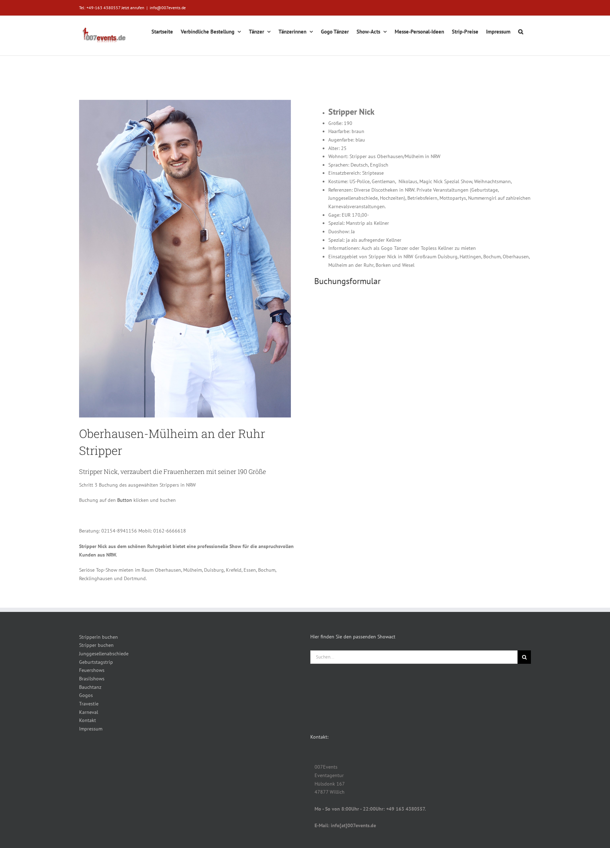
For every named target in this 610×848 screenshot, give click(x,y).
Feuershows (91, 670)
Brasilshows (91, 678)
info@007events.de (168, 7)
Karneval (88, 712)
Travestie (88, 703)
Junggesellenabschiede (103, 653)
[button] (520, 31)
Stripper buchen (96, 645)
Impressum (90, 729)
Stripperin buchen (98, 637)
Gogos (86, 695)
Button (125, 500)
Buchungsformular (347, 281)
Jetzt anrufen (132, 7)
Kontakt (87, 720)
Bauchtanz (90, 687)
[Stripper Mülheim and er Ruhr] (185, 102)
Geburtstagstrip (96, 662)
